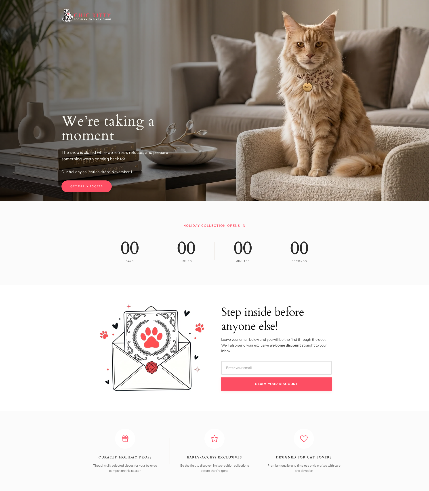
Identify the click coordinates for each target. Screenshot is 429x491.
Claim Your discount (276, 384)
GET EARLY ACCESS (86, 186)
